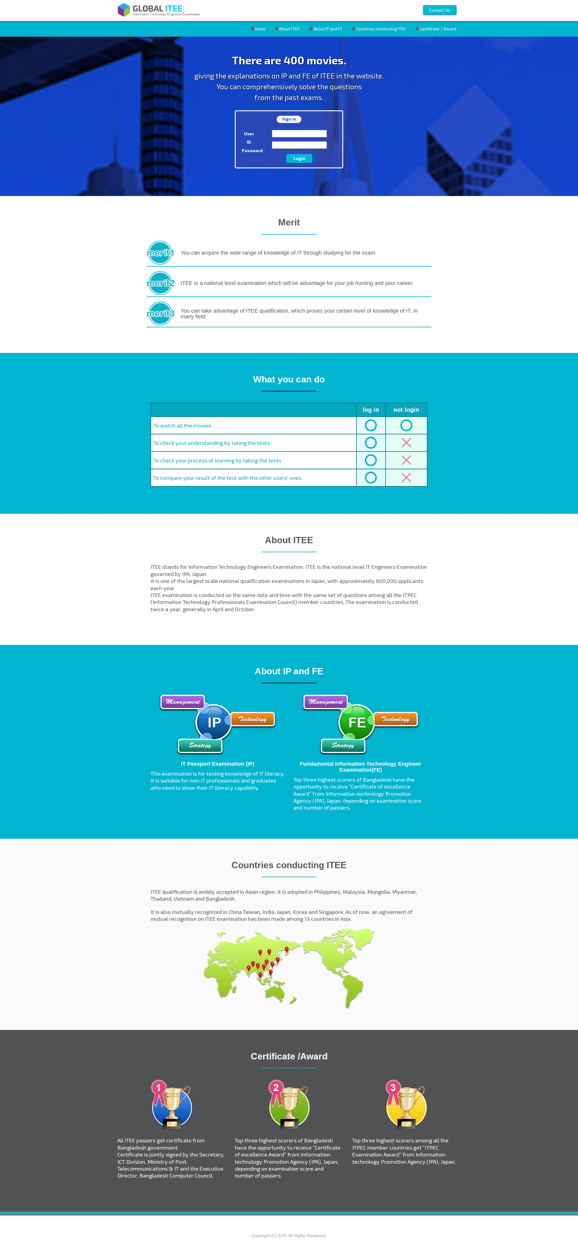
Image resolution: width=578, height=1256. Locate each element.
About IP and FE (328, 28)
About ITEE (289, 28)
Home (260, 28)
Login (299, 158)
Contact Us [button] (439, 10)
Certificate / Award (437, 28)
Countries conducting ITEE (381, 28)
